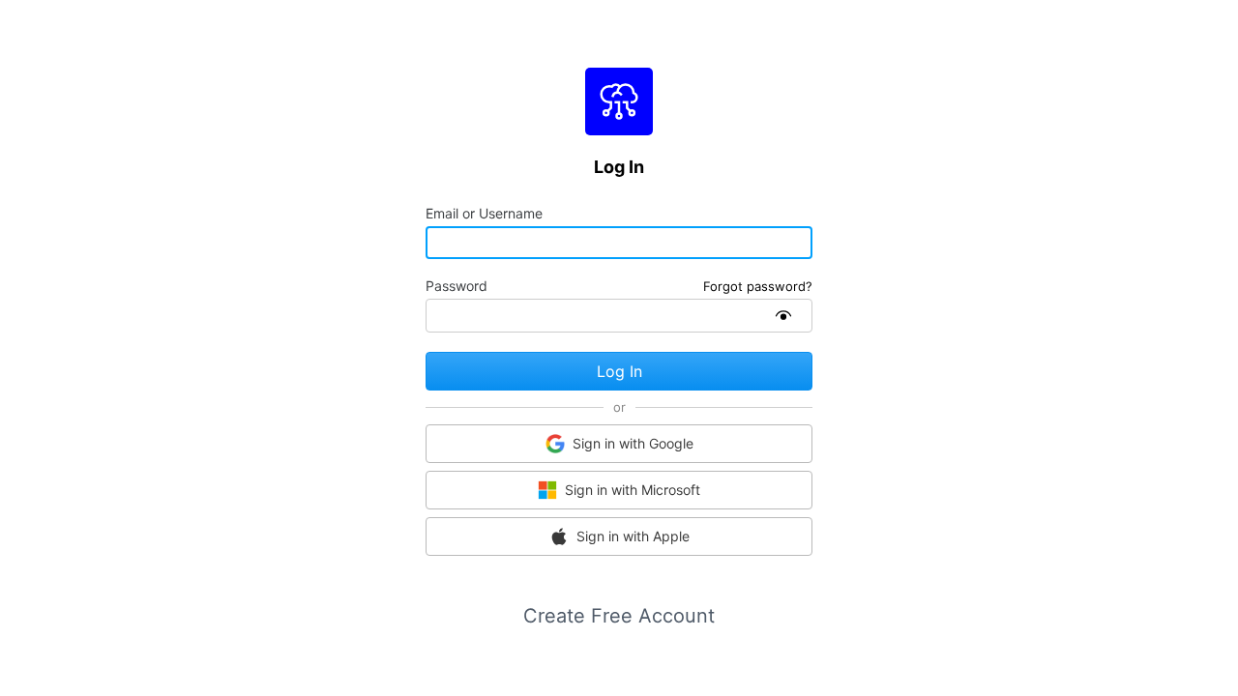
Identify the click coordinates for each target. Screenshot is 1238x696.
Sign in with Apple (633, 536)
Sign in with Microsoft (632, 489)
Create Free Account (619, 615)
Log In (619, 371)
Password (456, 286)
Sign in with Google (633, 443)
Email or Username (484, 213)
